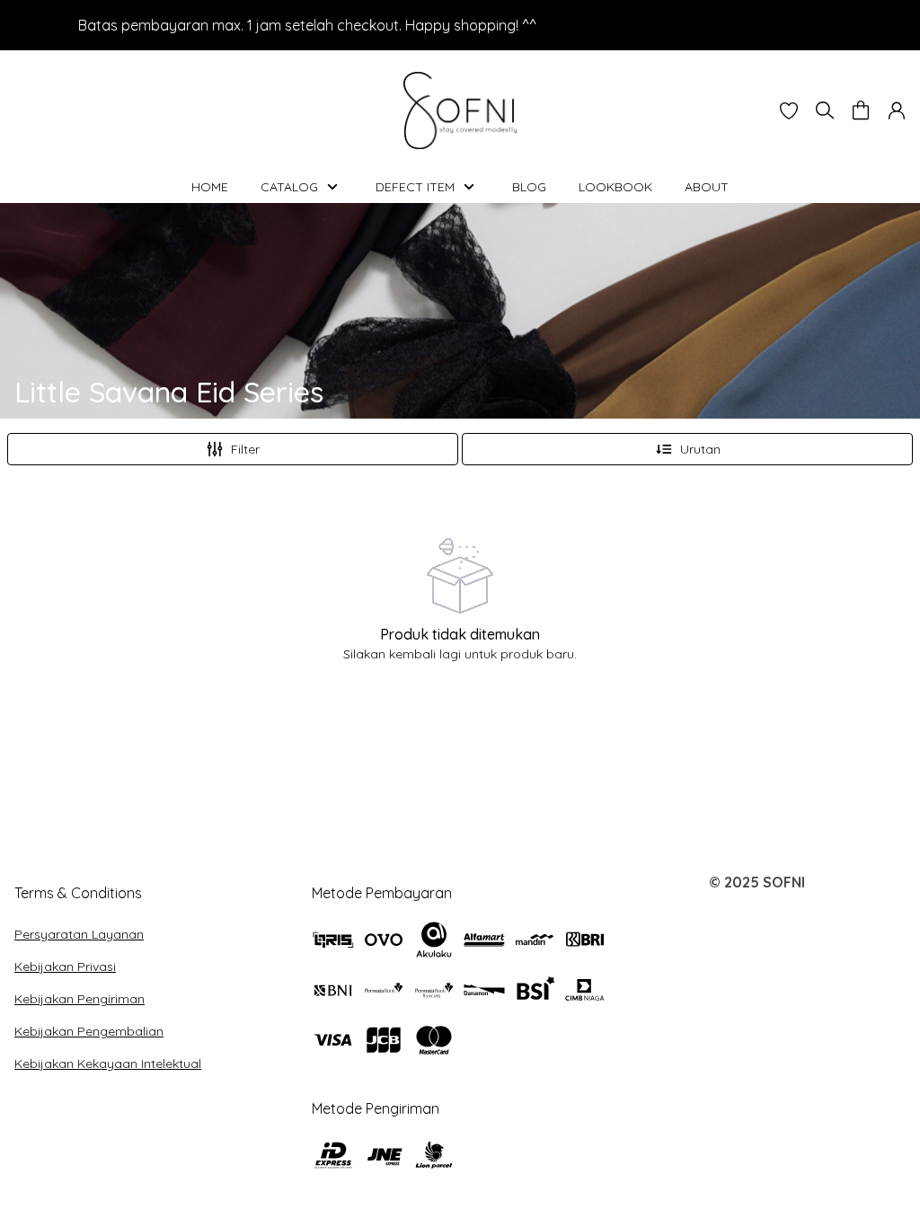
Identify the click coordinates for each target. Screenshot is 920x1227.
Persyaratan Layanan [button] (79, 934)
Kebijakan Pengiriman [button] (79, 999)
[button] (789, 110)
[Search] (825, 110)
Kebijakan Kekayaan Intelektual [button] (107, 1063)
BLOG (529, 187)
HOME (209, 187)
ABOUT (707, 187)
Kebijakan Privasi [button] (65, 966)
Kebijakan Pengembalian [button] (89, 1031)
